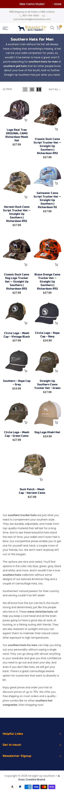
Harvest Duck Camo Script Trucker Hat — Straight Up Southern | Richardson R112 (16, 214)
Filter (9, 89)
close (57, 4)
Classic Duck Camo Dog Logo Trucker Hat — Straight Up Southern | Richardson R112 (16, 281)
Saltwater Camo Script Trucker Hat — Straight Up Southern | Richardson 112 (47, 200)
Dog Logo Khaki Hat (47, 432)
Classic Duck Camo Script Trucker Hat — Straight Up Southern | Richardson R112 (47, 146)
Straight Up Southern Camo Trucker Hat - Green (47, 384)
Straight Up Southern (41, 776)
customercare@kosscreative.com (32, 19)
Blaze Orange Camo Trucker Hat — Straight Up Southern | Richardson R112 (47, 281)
